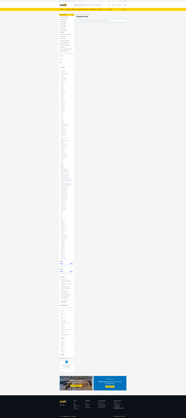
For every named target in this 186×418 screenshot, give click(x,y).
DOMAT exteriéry (88, 407)
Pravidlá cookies (123, 416)
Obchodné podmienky (101, 404)
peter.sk (74, 416)
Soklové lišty (62, 32)
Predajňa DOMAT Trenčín (76, 385)
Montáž (113, 5)
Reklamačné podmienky (102, 405)
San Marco (87, 405)
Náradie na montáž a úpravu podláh (65, 49)
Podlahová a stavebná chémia (65, 44)
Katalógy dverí (87, 404)
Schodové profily (62, 38)
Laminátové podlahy (63, 19)
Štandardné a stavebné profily (65, 40)
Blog (109, 5)
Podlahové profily (63, 36)
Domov (77, 14)
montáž (110, 386)
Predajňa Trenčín (119, 5)
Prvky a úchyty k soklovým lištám (65, 34)
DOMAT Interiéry (66, 416)
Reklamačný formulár (101, 407)
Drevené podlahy (62, 23)
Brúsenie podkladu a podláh (64, 42)
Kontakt (125, 5)
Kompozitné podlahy (63, 21)
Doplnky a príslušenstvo (64, 51)
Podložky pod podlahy (63, 30)
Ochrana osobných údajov (116, 416)
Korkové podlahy (62, 28)
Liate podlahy (76, 408)
